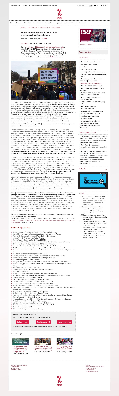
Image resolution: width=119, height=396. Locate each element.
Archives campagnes (88, 106)
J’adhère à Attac (86, 45)
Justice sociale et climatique (50, 27)
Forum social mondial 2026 (90, 113)
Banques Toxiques (87, 108)
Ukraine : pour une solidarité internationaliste (90, 98)
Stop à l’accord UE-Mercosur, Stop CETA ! (92, 103)
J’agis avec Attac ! (85, 52)
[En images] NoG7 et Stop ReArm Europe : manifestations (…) (65, 348)
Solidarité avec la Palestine (90, 121)
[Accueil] (59, 13)
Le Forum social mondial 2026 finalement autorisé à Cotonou (94, 233)
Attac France (88, 235)
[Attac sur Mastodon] (104, 5)
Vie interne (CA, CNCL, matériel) (19, 365)
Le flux (81, 193)
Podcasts (82, 169)
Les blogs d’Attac (15, 366)
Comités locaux (15, 368)
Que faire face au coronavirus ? (92, 86)
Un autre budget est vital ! (90, 62)
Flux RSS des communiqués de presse (95, 366)
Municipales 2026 (87, 118)
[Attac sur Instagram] (101, 5)
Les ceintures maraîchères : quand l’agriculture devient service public (93, 209)
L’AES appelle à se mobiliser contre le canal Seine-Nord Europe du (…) (20, 349)
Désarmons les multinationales (92, 111)
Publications (49, 23)
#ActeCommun (52, 57)
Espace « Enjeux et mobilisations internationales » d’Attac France (94, 201)
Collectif (44, 39)
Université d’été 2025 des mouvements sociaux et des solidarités (90, 125)
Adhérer (24, 6)
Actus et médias (70, 23)
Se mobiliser (37, 23)
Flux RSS (88, 365)
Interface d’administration (92, 371)
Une (11, 23)
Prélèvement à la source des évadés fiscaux (93, 75)
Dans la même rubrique (87, 132)
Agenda (59, 23)
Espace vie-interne (50, 6)
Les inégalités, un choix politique (92, 72)
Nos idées (27, 23)
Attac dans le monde (16, 369)
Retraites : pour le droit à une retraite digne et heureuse (90, 80)
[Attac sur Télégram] (106, 5)
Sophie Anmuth (100, 217)
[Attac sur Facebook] (98, 5)
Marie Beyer (98, 211)
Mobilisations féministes (90, 116)
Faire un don (15, 6)
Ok (91, 5)
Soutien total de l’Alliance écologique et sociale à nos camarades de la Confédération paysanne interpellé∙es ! (94, 153)
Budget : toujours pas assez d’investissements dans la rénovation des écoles (93, 147)
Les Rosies (84, 67)
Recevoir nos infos (35, 6)
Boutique (82, 23)
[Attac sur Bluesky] (95, 5)
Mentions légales (90, 369)
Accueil (23, 27)
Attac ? (18, 23)
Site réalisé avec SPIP (91, 368)
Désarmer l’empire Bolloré (90, 64)
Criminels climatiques (88, 69)
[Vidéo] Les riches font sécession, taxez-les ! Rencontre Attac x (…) (43, 348)
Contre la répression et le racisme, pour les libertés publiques (92, 94)
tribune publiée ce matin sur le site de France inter (46, 47)
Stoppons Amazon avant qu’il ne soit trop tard (92, 89)
